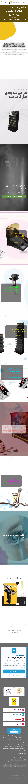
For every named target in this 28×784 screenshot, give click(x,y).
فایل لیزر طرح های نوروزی (7, 766)
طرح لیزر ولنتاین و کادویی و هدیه (20, 766)
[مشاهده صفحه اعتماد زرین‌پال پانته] (14, 701)
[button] (3, 594)
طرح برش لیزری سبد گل (21, 761)
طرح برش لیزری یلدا (11, 761)
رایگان (25, 757)
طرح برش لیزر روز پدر (6, 757)
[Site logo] (14, 2)
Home (14, 18)
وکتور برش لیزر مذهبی (13, 769)
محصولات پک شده (22, 769)
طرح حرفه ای (23, 764)
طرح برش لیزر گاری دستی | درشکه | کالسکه (18, 759)
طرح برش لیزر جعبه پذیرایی (17, 757)
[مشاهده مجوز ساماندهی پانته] (19, 691)
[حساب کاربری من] (5, 2)
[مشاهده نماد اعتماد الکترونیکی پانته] (9, 691)
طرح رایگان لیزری (16, 764)
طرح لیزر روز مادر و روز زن (6, 764)
